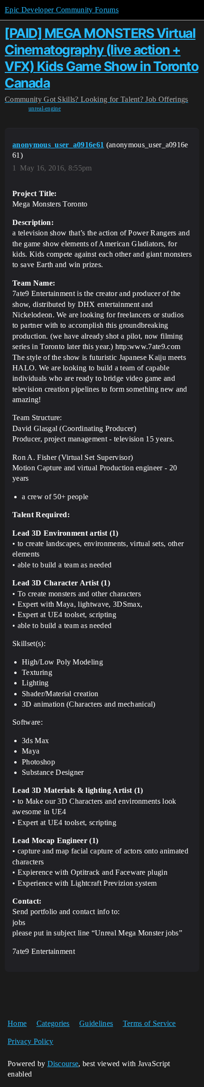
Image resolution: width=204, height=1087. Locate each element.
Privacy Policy (30, 1041)
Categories (53, 1023)
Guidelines (96, 1023)
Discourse (63, 1064)
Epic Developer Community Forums (62, 10)
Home (17, 1023)
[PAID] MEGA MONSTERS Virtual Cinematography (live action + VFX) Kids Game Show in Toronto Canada (101, 57)
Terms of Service (149, 1023)
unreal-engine (44, 108)
